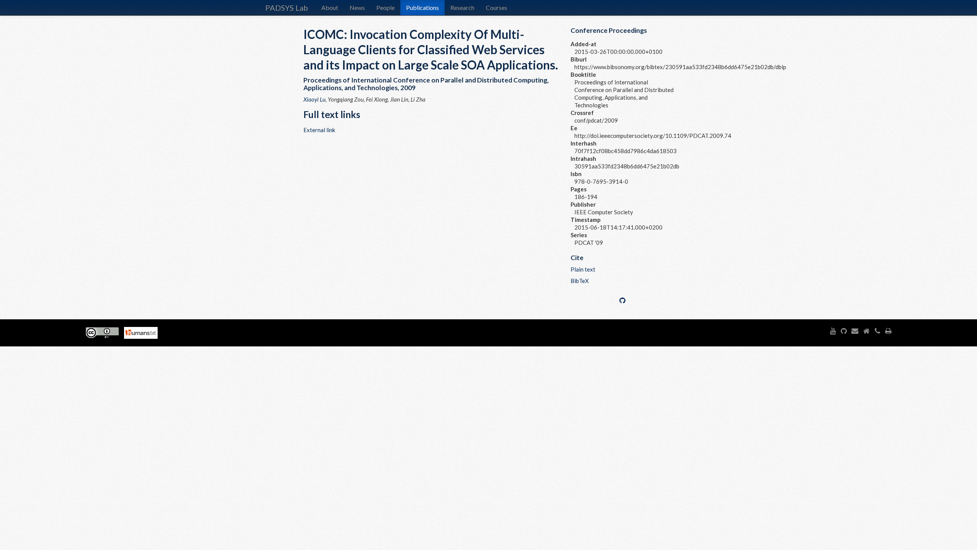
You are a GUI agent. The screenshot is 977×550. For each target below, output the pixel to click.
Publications (422, 7)
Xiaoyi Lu (314, 99)
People (385, 7)
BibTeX (580, 280)
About (329, 7)
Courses (496, 7)
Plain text (583, 269)
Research (462, 7)
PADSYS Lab (286, 7)
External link (319, 129)
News (357, 7)
